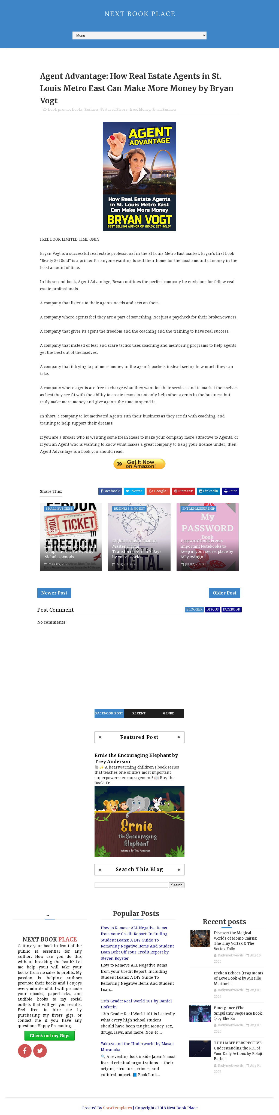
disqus (213, 609)
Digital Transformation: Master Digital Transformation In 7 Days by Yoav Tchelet (136, 548)
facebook (231, 609)
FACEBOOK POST (109, 713)
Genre (168, 713)
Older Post (224, 593)
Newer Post (54, 593)
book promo (59, 109)
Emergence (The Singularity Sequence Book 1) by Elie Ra (238, 1013)
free (133, 109)
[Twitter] (40, 1051)
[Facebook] (25, 1051)
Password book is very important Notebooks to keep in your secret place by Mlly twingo (207, 548)
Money (144, 109)
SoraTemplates (117, 1107)
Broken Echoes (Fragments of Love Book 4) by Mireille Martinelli (238, 978)
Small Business (164, 109)
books (77, 109)
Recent (139, 713)
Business (91, 109)
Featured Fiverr (114, 109)
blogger (194, 609)
